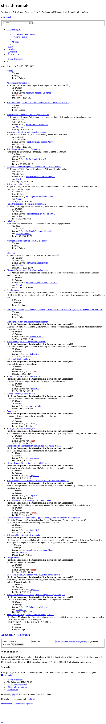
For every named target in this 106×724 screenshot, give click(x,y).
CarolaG (19, 609)
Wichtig (10, 71)
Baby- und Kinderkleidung (18, 359)
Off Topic (11, 253)
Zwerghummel (22, 233)
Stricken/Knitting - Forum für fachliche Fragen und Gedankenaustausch (38, 102)
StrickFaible (21, 552)
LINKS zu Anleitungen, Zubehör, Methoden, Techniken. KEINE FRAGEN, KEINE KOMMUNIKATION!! (55, 309)
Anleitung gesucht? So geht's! (38, 93)
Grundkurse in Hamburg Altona (39, 550)
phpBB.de (31, 699)
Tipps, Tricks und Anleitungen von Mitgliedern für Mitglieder (33, 575)
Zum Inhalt (6, 17)
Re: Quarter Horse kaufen (37, 263)
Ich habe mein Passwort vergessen (71, 641)
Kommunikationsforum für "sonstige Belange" (27, 241)
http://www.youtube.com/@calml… (41, 282)
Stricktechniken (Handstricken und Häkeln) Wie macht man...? (34, 446)
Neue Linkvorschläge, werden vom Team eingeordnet (30, 614)
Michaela (20, 144)
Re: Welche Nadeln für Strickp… (40, 176)
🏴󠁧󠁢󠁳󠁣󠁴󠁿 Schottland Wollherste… (38, 607)
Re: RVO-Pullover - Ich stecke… (40, 231)
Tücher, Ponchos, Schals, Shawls (21, 394)
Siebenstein (34, 354)
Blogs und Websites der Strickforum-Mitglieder (27, 270)
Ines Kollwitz (35, 406)
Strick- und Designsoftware (19, 184)
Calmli (19, 285)
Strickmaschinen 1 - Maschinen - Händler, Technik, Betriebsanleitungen (38, 480)
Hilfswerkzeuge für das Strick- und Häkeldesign (28, 463)
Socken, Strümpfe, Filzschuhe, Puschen (24, 376)
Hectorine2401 (8, 675)
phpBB (15, 694)
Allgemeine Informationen (18, 83)
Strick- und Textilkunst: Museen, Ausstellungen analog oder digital (36, 594)
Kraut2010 (34, 389)
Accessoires (12, 411)
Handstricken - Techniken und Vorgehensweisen (28, 114)
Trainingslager (13, 290)
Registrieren (23, 634)
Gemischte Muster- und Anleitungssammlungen (27, 322)
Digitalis (33, 475)
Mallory (19, 127)
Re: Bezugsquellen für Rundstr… (40, 214)
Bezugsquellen (13, 557)
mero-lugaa (34, 458)
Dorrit (18, 179)
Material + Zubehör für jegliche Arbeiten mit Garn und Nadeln (34, 166)
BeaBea (19, 265)
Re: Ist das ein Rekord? (36, 159)
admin (32, 441)
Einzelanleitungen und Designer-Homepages (26, 341)
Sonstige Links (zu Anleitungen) (21, 428)
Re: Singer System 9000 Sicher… (40, 196)
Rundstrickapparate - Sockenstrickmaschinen (26, 204)
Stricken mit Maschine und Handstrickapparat (26, 132)
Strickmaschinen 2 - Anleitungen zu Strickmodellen (29, 500)
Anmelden (7, 634)
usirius (19, 216)
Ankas (19, 199)
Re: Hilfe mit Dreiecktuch (37, 124)
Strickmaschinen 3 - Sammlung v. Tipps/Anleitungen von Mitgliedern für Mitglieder (43, 518)
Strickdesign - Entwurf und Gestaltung (23, 149)
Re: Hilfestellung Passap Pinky (39, 142)
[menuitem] (23, 34)
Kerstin (19, 95)
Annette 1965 (35, 336)
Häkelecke (11, 221)
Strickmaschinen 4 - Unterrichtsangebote (24, 535)
